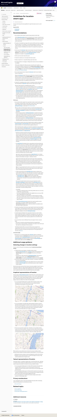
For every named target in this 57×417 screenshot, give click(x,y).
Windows (17, 13)
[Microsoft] (1, 7)
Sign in (55, 7)
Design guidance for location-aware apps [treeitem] (7, 50)
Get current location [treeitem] (7, 47)
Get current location (31, 105)
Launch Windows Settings (22, 70)
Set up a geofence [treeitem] (6, 54)
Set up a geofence (18, 388)
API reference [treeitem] (4, 66)
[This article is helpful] (53, 20)
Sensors (21, 230)
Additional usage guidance (50, 16)
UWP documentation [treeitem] (5, 16)
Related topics (48, 17)
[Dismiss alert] (55, 2)
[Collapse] (11, 12)
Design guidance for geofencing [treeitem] (7, 57)
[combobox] (6, 14)
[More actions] (43, 13)
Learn (14, 13)
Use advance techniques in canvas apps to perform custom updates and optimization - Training (28, 401)
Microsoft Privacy (18, 383)
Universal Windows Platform (24, 13)
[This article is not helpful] (54, 20)
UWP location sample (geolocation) (21, 391)
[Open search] (52, 8)
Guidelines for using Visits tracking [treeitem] (7, 52)
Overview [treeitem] (3, 21)
